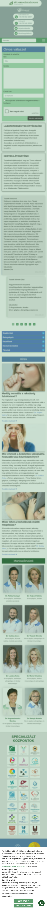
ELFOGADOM (23, 901)
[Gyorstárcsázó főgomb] (41, 903)
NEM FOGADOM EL (23, 906)
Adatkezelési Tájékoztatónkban (14, 866)
